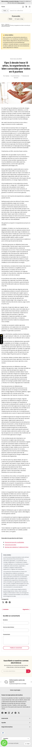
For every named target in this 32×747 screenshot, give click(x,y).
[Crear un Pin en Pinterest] (9, 602)
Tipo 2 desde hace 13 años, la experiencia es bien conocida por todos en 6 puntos (15, 26)
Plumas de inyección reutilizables (14, 542)
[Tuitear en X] (3, 602)
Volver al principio (15, 690)
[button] (26, 6)
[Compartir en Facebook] (6, 602)
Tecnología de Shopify (13, 743)
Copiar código (19, 19)
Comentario (6, 634)
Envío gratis (21, 3)
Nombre (5, 620)
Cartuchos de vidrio (10, 545)
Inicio (2, 24)
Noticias (7, 24)
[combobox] (16, 10)
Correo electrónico (8, 627)
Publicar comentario (16, 648)
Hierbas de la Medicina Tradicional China (16, 547)
